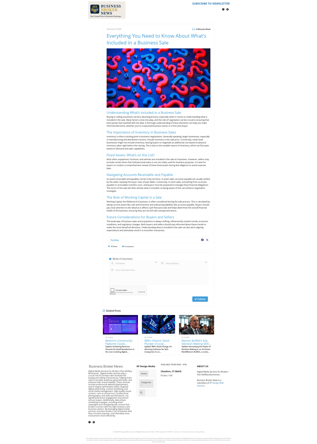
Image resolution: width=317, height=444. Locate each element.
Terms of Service (188, 432)
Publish (201, 299)
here (163, 442)
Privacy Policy (199, 432)
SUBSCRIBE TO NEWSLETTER (211, 3)
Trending (114, 240)
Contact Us (177, 432)
